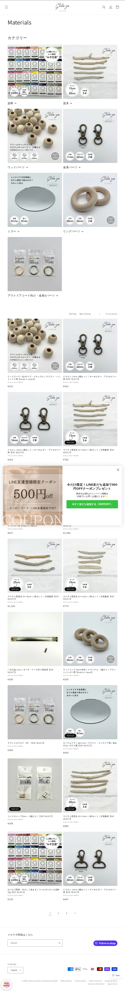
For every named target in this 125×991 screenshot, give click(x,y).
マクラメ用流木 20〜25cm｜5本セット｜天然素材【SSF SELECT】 (88, 817)
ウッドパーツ (16, 167)
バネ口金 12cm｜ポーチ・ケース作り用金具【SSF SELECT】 (31, 671)
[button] (6, 7)
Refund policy (66, 981)
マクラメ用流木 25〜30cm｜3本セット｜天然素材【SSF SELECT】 (33, 597)
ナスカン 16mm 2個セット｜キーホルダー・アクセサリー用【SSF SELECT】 (34, 451)
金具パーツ (70, 167)
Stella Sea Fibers (35, 981)
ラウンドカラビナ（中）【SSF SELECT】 (26, 743)
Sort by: (73, 313)
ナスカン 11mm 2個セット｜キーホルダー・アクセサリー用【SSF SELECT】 (89, 377)
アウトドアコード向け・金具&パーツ (31, 295)
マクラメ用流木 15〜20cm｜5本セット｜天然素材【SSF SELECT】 (88, 451)
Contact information (96, 984)
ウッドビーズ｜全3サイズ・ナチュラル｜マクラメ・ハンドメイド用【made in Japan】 (34, 377)
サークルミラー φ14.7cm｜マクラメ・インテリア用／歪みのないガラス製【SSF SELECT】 (90, 744)
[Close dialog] (118, 469)
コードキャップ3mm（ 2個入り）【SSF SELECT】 (30, 816)
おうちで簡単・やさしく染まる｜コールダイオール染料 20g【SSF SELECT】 (33, 890)
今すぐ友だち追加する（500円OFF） (92, 504)
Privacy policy (80, 981)
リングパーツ (71, 231)
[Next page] (74, 913)
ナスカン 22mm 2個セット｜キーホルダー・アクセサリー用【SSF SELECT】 (89, 890)
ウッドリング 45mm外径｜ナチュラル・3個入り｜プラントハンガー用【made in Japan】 (89, 671)
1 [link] (50, 913)
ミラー (12, 231)
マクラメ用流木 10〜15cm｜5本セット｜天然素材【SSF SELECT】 (88, 597)
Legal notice (112, 984)
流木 (66, 103)
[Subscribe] (59, 943)
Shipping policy (111, 981)
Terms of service (95, 981)
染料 (10, 103)
